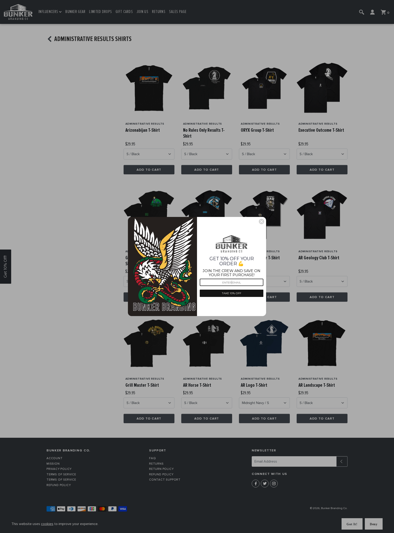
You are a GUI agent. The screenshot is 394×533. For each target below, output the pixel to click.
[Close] (261, 221)
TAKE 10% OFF (231, 293)
